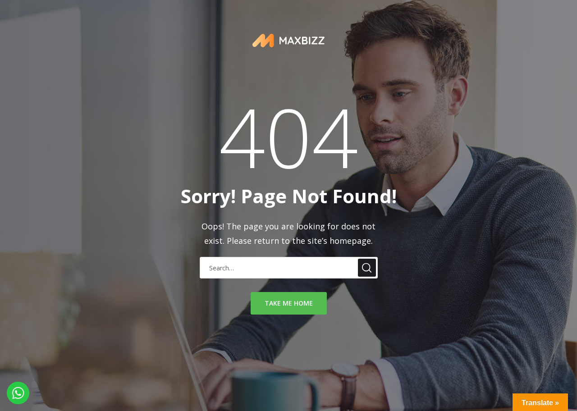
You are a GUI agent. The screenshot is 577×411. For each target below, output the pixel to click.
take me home (289, 303)
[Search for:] (289, 267)
